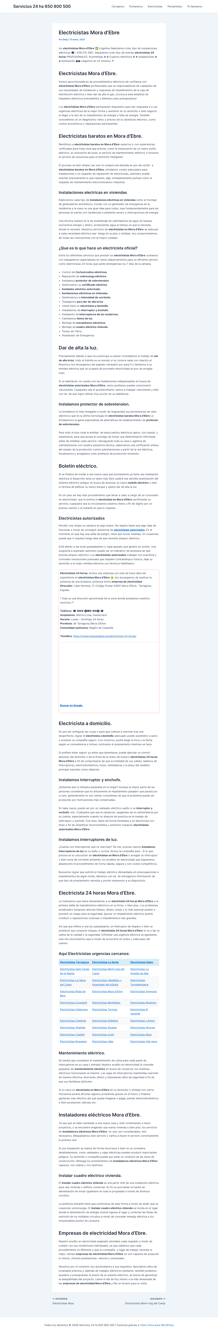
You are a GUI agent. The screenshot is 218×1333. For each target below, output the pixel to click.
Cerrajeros (118, 6)
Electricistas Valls (102, 1041)
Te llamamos (194, 6)
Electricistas (155, 6)
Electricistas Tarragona (74, 962)
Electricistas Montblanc (106, 1002)
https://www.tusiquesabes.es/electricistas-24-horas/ (104, 636)
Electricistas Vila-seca (143, 1041)
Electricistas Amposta (143, 991)
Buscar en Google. (71, 705)
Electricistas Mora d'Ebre (107, 991)
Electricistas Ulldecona (74, 1009)
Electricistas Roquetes (73, 1041)
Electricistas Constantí (73, 1002)
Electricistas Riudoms (143, 1002)
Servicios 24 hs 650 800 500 (42, 6)
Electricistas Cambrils (73, 1020)
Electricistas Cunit (103, 1034)
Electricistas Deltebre (105, 1020)
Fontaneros (136, 6)
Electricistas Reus (141, 1034)
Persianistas (175, 6)
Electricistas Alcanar (104, 1027)
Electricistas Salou (141, 962)
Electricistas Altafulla (72, 1027)
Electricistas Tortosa (104, 1009)
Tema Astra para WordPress (157, 1325)
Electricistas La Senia (105, 962)
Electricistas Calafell (72, 1034)
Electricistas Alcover (142, 1027)
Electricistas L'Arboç (142, 1020)
